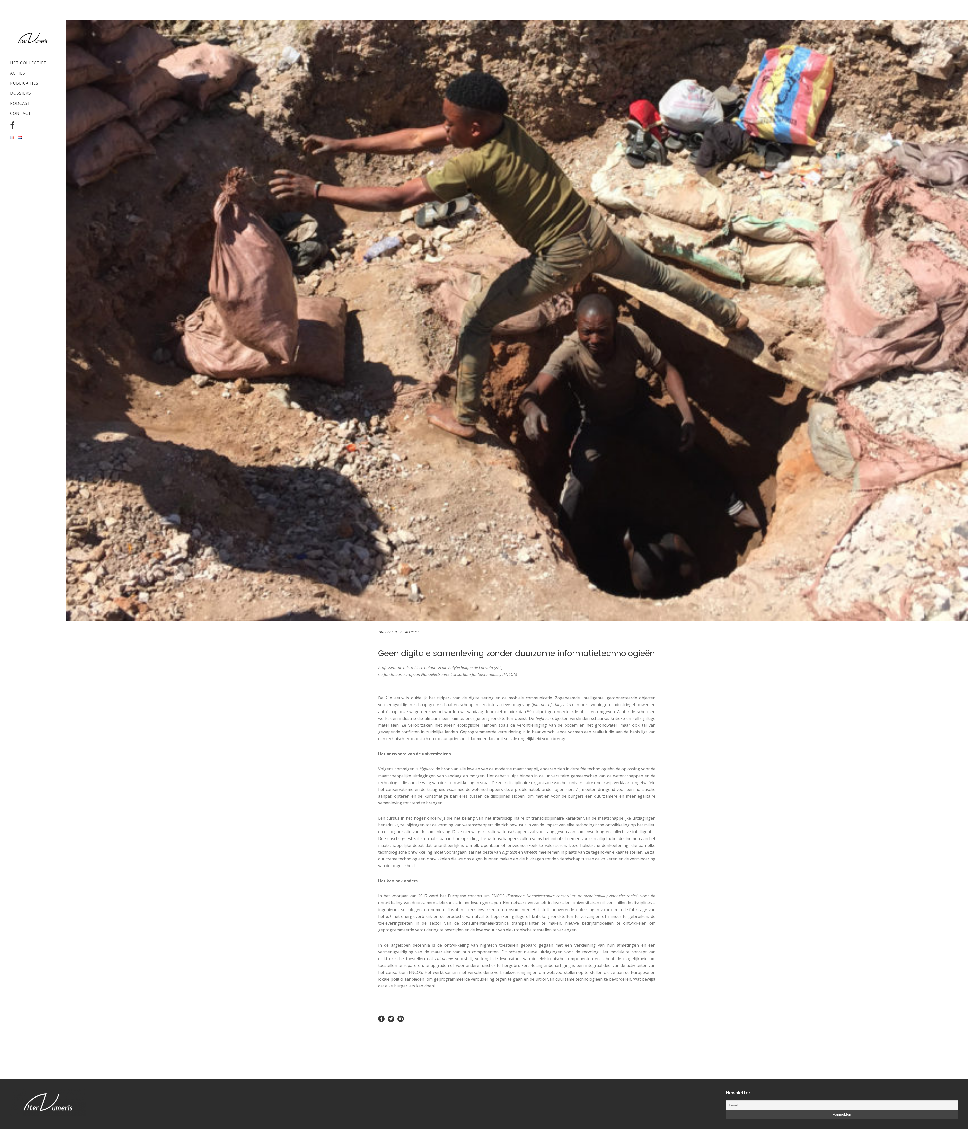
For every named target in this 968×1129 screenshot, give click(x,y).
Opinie (414, 631)
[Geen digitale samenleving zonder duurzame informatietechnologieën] (517, 320)
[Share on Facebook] (381, 1018)
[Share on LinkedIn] (400, 1018)
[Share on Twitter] (391, 1018)
